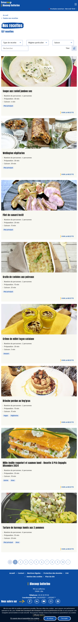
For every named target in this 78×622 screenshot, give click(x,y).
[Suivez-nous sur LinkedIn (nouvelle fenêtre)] (36, 601)
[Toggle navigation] (76, 5)
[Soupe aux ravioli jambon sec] (39, 71)
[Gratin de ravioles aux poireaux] (39, 257)
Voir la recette (67, 112)
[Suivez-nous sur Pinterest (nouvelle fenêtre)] (57, 601)
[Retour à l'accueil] (6, 2)
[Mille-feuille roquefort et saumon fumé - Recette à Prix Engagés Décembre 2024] (39, 443)
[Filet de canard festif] (39, 195)
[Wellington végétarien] (39, 133)
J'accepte (64, 618)
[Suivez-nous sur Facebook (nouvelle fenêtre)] (29, 601)
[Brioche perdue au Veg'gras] (39, 381)
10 (63, 562)
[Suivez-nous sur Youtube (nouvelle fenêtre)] (43, 601)
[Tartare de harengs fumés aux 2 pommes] (39, 508)
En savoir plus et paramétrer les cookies (24, 618)
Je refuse (50, 618)
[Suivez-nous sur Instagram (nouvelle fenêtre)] (50, 601)
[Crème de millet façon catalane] (39, 319)
